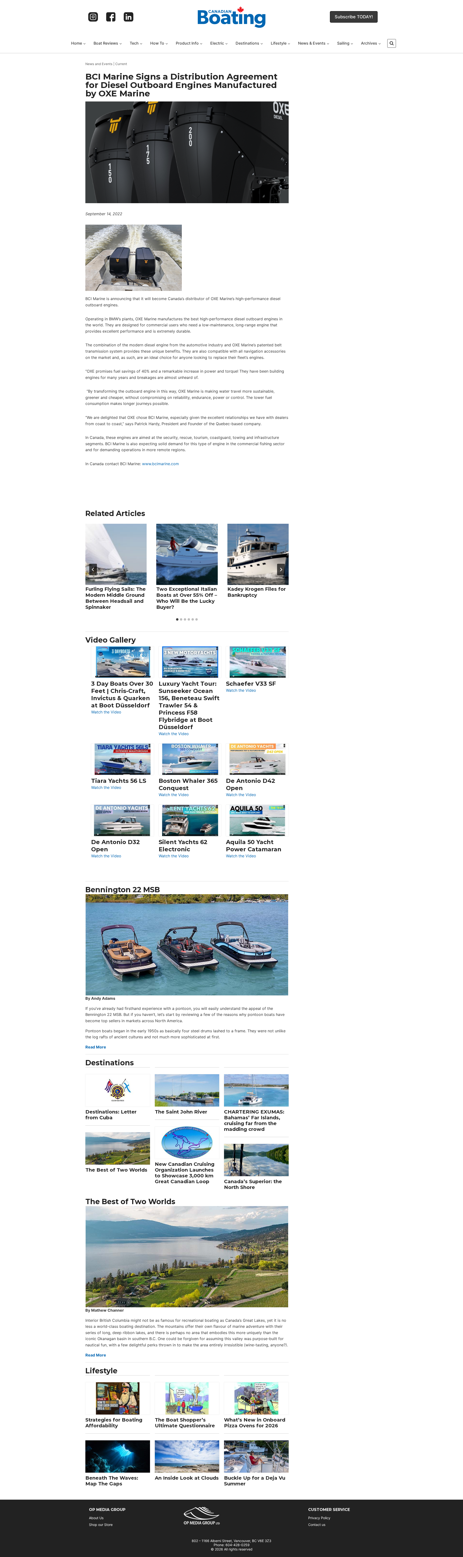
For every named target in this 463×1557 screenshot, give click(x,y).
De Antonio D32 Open (115, 846)
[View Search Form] (391, 43)
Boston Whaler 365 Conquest (188, 784)
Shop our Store (101, 1525)
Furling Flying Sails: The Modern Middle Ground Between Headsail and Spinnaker (115, 598)
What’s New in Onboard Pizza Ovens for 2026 (254, 1423)
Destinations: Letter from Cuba (110, 1115)
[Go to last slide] (93, 569)
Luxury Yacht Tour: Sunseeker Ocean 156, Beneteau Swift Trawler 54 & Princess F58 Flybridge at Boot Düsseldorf (189, 705)
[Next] (281, 569)
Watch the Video (106, 712)
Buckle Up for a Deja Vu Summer (254, 1481)
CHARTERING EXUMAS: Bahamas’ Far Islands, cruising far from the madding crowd (254, 1120)
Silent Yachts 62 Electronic (183, 846)
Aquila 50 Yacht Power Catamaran (253, 846)
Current (121, 64)
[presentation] (116, 554)
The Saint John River (181, 1112)
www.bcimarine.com (160, 463)
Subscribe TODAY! (354, 16)
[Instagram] (93, 17)
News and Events (98, 64)
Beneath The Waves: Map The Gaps (111, 1481)
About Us (96, 1518)
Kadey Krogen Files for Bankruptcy (256, 592)
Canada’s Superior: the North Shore (253, 1184)
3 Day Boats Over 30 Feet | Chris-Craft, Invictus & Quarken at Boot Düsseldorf (122, 694)
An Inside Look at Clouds (187, 1478)
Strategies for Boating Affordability (113, 1423)
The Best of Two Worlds (116, 1170)
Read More (95, 1047)
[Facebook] (111, 17)
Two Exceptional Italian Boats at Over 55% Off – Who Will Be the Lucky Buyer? (186, 598)
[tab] (177, 619)
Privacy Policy (319, 1518)
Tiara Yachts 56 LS (118, 780)
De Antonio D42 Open (250, 784)
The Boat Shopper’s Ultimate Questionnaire (185, 1423)
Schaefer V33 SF (251, 683)
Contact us (316, 1525)
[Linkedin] (128, 17)
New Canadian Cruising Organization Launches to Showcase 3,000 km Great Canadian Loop (184, 1172)
